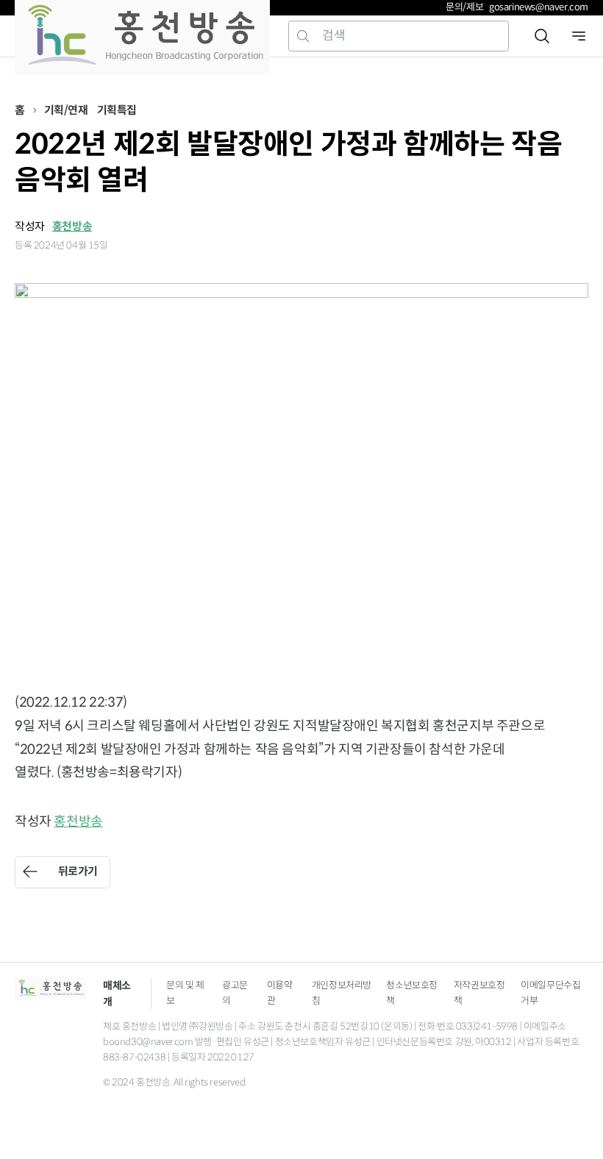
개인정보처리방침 (341, 993)
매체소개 (117, 993)
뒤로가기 (78, 871)
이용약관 (280, 993)
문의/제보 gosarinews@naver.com (517, 7)
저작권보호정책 (479, 993)
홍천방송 (72, 226)
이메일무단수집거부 (550, 993)
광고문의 (235, 993)
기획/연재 (66, 110)
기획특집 (117, 110)
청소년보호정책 (412, 993)
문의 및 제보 (185, 993)
